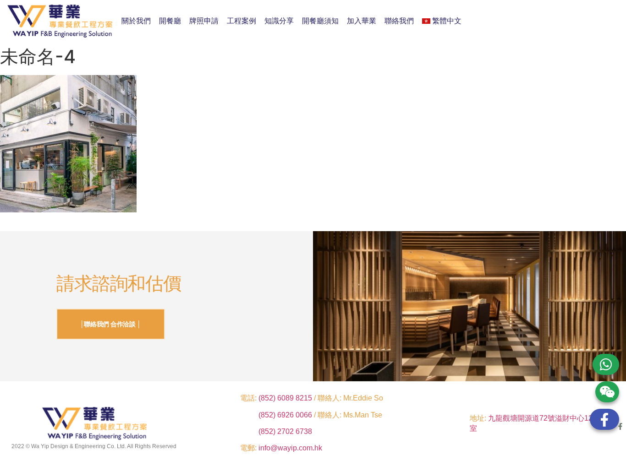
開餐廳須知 (320, 20)
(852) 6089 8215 (285, 398)
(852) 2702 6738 (285, 431)
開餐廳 (170, 20)
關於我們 (136, 20)
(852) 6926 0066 (286, 415)
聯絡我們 (399, 20)
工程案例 (241, 20)
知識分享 (279, 20)
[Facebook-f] (620, 426)
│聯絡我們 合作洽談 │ (110, 324)
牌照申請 (204, 20)
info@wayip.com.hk (290, 448)
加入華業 (361, 20)
